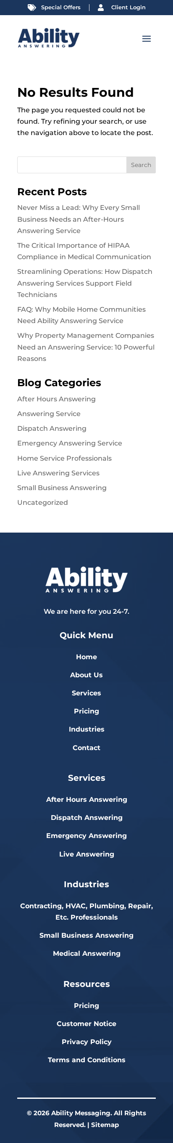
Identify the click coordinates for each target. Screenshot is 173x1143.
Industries (87, 729)
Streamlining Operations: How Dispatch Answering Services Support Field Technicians (84, 283)
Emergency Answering (86, 836)
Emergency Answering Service (69, 443)
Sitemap (105, 1125)
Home (86, 657)
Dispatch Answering (51, 428)
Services (86, 693)
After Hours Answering (56, 399)
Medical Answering (87, 953)
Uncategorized (42, 503)
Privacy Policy (87, 1042)
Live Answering (86, 854)
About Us (86, 675)
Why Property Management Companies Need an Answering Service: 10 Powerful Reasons (86, 346)
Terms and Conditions (87, 1060)
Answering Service (49, 414)
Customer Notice (86, 1024)
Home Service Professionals (64, 458)
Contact (86, 748)
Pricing (86, 711)
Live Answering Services (58, 473)
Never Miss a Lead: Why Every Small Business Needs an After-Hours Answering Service (78, 219)
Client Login (128, 7)
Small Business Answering (62, 488)
